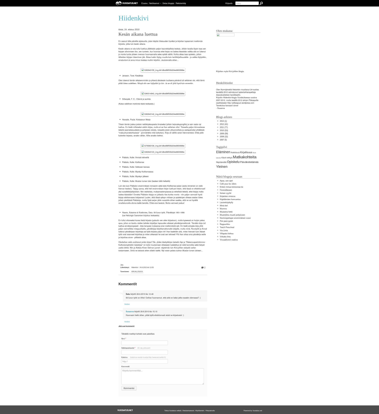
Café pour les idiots (228, 184)
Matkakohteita (244, 157)
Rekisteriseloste (188, 410)
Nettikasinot (154, 3)
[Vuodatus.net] (125, 410)
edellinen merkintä (132, 104)
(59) (224, 133)
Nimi (123, 338)
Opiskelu (233, 162)
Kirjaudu (228, 3)
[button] (160, 3)
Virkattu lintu (225, 237)
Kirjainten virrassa (227, 196)
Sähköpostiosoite (135, 348)
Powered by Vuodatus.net (253, 410)
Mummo (223, 209)
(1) (223, 121)
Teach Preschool (227, 227)
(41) (224, 124)
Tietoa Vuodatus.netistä (172, 410)
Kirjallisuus (137, 271)
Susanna (130, 311)
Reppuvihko (225, 224)
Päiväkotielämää (249, 162)
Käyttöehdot (199, 410)
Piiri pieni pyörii (226, 221)
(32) (224, 137)
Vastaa (127, 304)
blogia (241, 71)
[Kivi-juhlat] (226, 49)
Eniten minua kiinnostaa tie (231, 187)
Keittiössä (235, 152)
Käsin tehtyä (226, 158)
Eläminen (223, 152)
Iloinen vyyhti (225, 193)
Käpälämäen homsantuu (230, 199)
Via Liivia (224, 230)
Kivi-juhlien (233, 71)
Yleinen (222, 167)
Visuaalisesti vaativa (229, 240)
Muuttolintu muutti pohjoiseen (232, 215)
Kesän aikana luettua (138, 34)
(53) (224, 130)
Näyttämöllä (221, 162)
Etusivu (144, 3)
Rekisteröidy (181, 3)
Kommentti (125, 366)
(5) (223, 140)
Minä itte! (224, 205)
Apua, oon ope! (226, 181)
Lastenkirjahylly (226, 202)
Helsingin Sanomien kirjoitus (138, 215)
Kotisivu (143, 357)
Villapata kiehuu (226, 233)
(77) (224, 127)
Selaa (168, 3)
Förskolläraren (226, 190)
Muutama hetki (226, 212)
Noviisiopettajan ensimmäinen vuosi (235, 218)
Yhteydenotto (210, 410)
